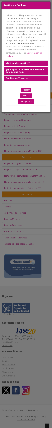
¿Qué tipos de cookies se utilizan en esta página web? (25, 70)
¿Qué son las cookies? (18, 63)
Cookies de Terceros (17, 78)
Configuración (26, 101)
